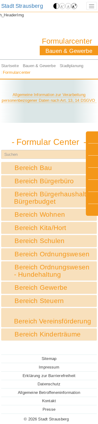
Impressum (49, 367)
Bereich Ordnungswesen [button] (51, 254)
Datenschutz (49, 384)
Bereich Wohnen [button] (39, 214)
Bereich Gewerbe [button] (40, 287)
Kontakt (49, 400)
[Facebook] (92, 161)
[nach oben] (92, 210)
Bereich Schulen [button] (39, 240)
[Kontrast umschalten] (56, 6)
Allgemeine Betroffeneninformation (49, 392)
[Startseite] (92, 137)
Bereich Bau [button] (33, 167)
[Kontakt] (92, 198)
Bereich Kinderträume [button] (47, 334)
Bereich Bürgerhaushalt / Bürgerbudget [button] (52, 198)
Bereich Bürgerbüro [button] (44, 181)
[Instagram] (92, 149)
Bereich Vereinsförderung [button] (53, 321)
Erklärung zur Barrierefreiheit (49, 375)
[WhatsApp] (92, 185)
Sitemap (49, 358)
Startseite (10, 65)
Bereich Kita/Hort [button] (40, 227)
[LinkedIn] (92, 173)
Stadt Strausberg (22, 6)
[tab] (49, 168)
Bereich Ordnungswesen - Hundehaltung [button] (51, 271)
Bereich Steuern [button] (39, 300)
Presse (49, 409)
